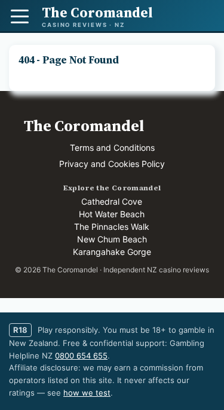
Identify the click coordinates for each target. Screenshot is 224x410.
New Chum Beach (112, 239)
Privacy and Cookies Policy (112, 164)
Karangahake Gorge (112, 252)
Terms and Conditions (112, 147)
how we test (87, 392)
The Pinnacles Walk (111, 226)
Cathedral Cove (111, 201)
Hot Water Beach (112, 214)
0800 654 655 (81, 355)
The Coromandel (84, 125)
